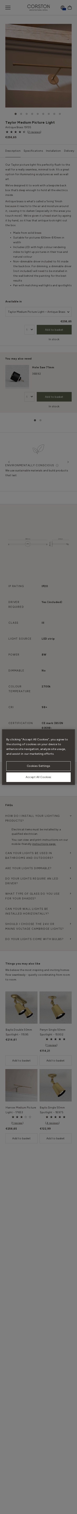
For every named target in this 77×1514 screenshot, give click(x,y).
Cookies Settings (38, 766)
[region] (38, 757)
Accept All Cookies (38, 777)
